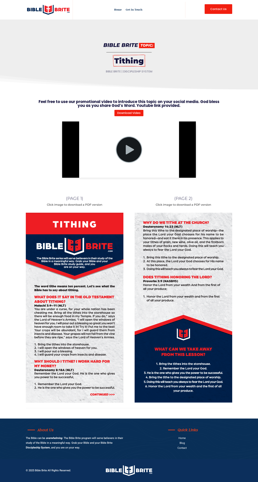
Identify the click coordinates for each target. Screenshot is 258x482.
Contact (182, 448)
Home (118, 9)
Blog (182, 443)
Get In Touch (134, 9)
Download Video (129, 113)
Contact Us (218, 9)
